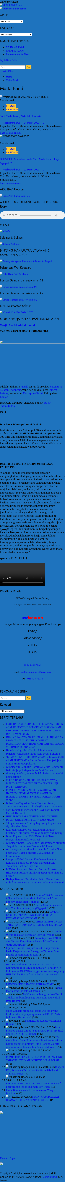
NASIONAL (12, 109)
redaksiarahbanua (12, 123)
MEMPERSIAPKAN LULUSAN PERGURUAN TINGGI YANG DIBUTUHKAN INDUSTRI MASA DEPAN (35, 1058)
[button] (1, 63)
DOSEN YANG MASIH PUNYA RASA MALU (30, 819)
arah (32, 618)
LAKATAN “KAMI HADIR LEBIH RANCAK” (30, 984)
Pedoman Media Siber (17, 54)
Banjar (4, 397)
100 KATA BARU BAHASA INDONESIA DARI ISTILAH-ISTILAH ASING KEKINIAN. (33, 915)
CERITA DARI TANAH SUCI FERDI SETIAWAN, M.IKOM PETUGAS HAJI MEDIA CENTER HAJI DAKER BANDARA (32, 783)
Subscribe (7, 71)
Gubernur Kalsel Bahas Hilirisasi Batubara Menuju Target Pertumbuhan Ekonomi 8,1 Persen (35, 844)
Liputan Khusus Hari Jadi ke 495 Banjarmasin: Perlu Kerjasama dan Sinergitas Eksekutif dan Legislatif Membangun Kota (32, 951)
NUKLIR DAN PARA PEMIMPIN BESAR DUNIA (32, 816)
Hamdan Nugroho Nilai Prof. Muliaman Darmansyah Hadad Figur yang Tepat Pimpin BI (34, 752)
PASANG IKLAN (15, 51)
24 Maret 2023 (32, 123)
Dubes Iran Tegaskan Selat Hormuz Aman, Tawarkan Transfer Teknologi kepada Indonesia (34, 805)
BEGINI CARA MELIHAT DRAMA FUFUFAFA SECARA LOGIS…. (32, 1098)
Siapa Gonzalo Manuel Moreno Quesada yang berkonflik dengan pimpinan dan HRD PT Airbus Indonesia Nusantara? (34, 1014)
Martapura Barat (33, 393)
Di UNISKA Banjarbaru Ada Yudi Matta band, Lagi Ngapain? (34, 906)
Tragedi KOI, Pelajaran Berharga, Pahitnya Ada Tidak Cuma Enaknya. (35, 1070)
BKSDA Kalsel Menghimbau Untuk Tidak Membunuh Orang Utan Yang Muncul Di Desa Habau (34, 998)
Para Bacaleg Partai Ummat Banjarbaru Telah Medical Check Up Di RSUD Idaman (34, 1031)
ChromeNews (50, 1177)
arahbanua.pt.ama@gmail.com (36, 672)
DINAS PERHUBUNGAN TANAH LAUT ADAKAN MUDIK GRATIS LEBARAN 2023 (34, 925)
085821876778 (35, 678)
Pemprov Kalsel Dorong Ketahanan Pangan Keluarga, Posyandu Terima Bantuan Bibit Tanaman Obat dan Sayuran (31, 863)
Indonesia (15, 390)
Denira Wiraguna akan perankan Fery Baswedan (34, 933)
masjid (24, 386)
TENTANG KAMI (15, 47)
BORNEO (11, 106)
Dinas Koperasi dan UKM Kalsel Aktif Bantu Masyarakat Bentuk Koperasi (31, 838)
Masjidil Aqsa (7, 1158)
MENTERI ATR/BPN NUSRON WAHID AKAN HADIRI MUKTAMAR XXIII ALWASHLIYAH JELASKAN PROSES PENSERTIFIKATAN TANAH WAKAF (33, 795)
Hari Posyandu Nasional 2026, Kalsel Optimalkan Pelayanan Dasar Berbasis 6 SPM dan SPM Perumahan (34, 853)
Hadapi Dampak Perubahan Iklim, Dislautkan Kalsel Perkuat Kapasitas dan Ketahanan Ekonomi (35, 881)
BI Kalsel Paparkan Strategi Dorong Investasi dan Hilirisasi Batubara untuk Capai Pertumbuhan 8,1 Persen (34, 873)
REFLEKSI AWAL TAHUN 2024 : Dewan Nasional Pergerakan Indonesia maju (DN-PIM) (33, 1085)
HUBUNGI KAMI (32, 665)
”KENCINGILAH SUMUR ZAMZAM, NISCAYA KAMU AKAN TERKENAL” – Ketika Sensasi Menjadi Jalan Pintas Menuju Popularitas (35, 760)
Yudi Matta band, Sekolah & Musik (20, 116)
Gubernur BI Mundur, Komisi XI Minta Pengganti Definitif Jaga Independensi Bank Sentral (34, 768)
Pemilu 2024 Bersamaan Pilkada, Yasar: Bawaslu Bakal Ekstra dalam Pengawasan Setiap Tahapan (34, 898)
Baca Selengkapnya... (11, 133)
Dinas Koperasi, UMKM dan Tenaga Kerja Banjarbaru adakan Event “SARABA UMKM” (33, 941)
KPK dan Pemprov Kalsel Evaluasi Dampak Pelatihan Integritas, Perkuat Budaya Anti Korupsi (35, 831)
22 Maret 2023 (32, 169)
